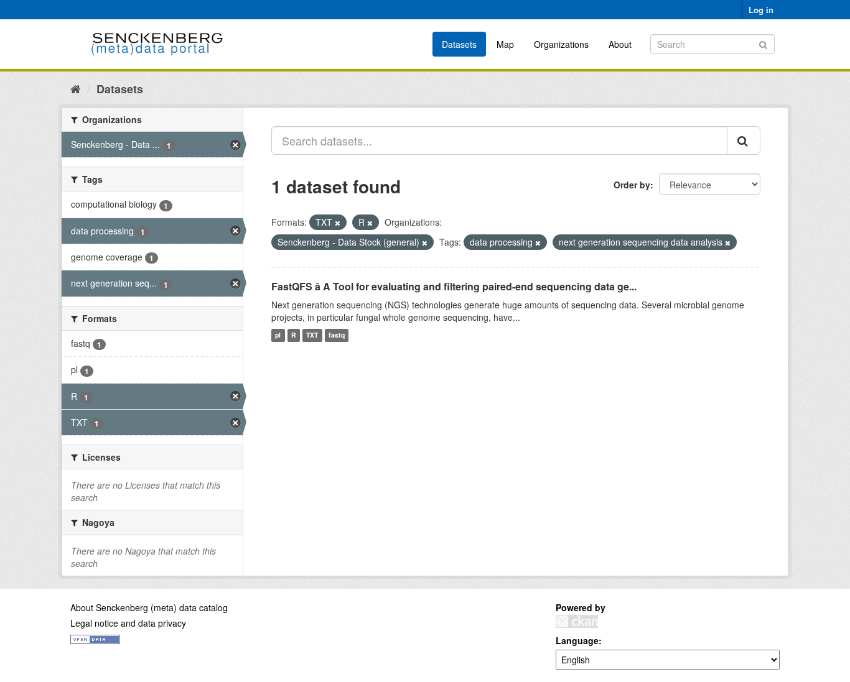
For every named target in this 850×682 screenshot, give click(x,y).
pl (278, 335)
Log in (761, 10)
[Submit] (763, 43)
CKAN (577, 621)
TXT (312, 335)
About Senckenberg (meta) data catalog (149, 607)
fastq (337, 335)
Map (505, 44)
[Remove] (337, 223)
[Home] (75, 88)
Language (577, 640)
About (620, 44)
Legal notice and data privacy (128, 623)
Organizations (561, 44)
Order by (632, 184)
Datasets (459, 44)
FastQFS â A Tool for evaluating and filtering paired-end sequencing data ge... (454, 286)
